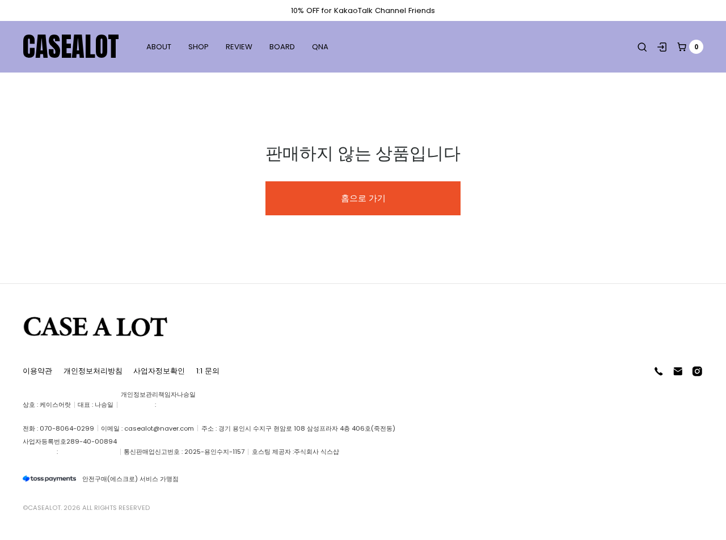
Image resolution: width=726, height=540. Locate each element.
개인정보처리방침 (93, 370)
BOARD (282, 46)
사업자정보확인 (159, 370)
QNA (320, 46)
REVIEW (239, 46)
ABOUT (158, 46)
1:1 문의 (208, 370)
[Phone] (658, 371)
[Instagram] (697, 371)
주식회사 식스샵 (316, 451)
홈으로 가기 (363, 198)
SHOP (198, 46)
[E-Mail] (678, 371)
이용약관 (37, 370)
